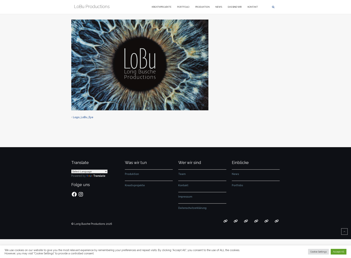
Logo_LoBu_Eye (83, 117)
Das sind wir (235, 6)
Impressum (185, 196)
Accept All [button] (338, 251)
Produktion (202, 6)
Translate (99, 175)
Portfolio (183, 6)
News (218, 6)
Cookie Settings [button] (318, 251)
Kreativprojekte (161, 6)
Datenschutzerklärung (192, 208)
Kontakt (253, 6)
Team (182, 174)
